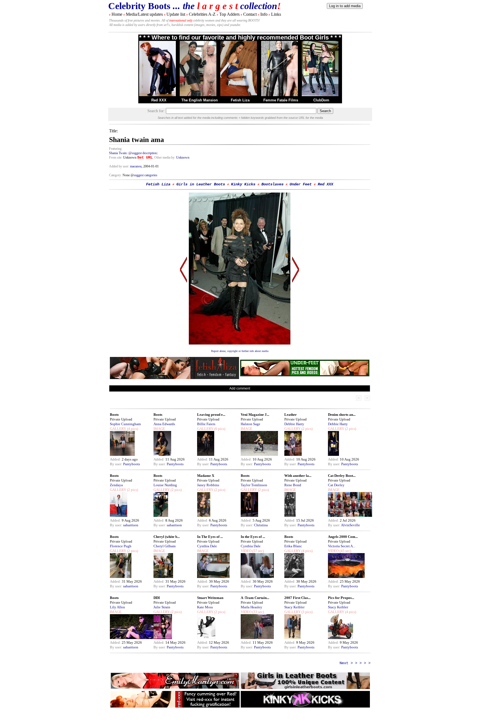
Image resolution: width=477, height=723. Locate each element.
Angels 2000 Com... (343, 537)
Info (263, 14)
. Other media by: (164, 157)
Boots (114, 414)
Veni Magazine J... (255, 414)
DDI (156, 598)
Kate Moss (205, 607)
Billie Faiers (206, 424)
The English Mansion (199, 100)
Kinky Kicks (243, 184)
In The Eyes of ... (210, 537)
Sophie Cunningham (125, 424)
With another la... (297, 476)
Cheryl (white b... (166, 537)
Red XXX (158, 100)
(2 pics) (306, 429)
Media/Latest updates (144, 14)
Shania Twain (118, 153)
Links (276, 14)
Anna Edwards (164, 424)
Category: (116, 175)
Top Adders (229, 14)
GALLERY (118, 429)
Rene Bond (292, 485)
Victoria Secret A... (341, 546)
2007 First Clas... (297, 598)
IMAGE (159, 429)
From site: (115, 157)
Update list (175, 14)
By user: (116, 464)
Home (117, 14)
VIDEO (246, 551)
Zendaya (116, 485)
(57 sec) (257, 551)
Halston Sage (250, 424)
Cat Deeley (336, 485)
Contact (250, 14)
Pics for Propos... (341, 598)
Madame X (205, 476)
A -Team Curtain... (255, 598)
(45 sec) (345, 551)
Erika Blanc (293, 546)
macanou (136, 166)
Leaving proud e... (211, 414)
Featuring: (115, 149)
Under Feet (301, 184)
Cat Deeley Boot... (342, 476)
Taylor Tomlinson (254, 485)
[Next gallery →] (296, 322)
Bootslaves (272, 184)
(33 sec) (257, 612)
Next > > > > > (355, 663)
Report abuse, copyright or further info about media (239, 351)
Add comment (239, 388)
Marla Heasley (251, 607)
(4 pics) (132, 429)
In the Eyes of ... (253, 537)
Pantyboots (131, 464)
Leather (290, 414)
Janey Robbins (208, 485)
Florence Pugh (120, 546)
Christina (261, 525)
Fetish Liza (240, 100)
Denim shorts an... (342, 414)
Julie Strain (161, 607)
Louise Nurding (165, 485)
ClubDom (321, 100)
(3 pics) (306, 612)
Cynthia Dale (207, 546)
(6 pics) (219, 429)
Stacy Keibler (294, 607)
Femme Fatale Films (280, 100)
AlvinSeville (350, 525)
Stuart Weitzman (210, 598)
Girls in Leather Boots (200, 184)
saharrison (130, 525)
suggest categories (145, 175)
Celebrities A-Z (202, 14)
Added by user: (119, 166)
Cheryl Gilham (164, 546)
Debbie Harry (294, 424)
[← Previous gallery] (183, 322)
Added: (116, 459)
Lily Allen (117, 607)
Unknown (182, 157)
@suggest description (143, 153)
